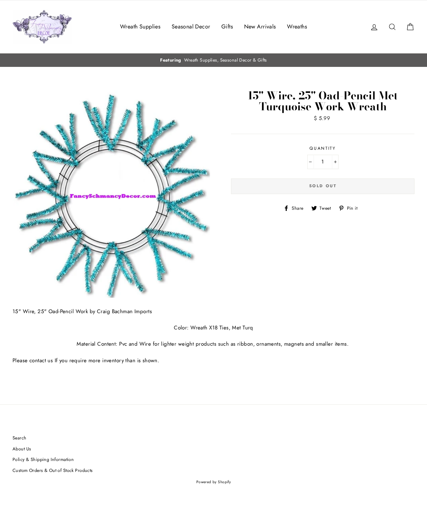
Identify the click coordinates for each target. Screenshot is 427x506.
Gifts (227, 27)
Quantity (322, 148)
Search (20, 438)
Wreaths (297, 27)
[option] (213, 60)
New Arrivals (260, 27)
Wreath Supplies (140, 27)
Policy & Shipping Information (43, 459)
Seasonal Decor (191, 27)
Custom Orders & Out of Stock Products (53, 470)
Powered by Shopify (213, 481)
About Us (22, 449)
